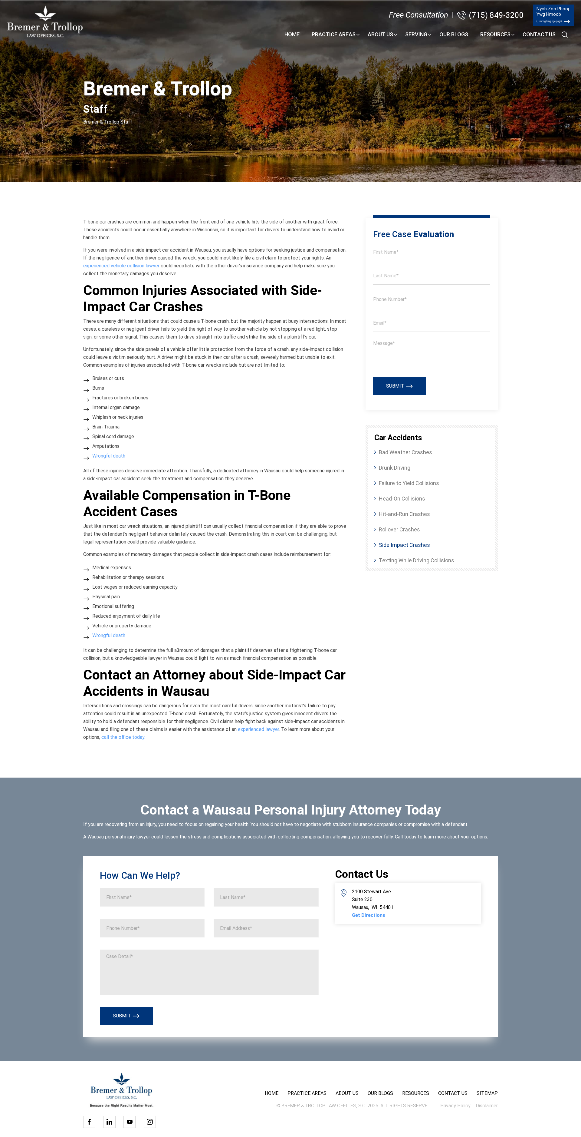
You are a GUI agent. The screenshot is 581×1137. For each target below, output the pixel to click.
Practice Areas (334, 34)
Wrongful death (108, 456)
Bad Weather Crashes (405, 452)
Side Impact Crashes (404, 545)
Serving (416, 34)
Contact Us (539, 34)
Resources (495, 34)
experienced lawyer (258, 729)
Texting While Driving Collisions (416, 560)
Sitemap (487, 1093)
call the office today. (123, 737)
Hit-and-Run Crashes (404, 514)
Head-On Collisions (402, 498)
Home (292, 34)
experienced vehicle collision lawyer (121, 266)
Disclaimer (487, 1106)
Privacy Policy (455, 1106)
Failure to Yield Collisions (409, 483)
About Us (380, 34)
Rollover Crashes (399, 529)
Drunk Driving (394, 467)
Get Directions (368, 915)
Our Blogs (453, 34)
